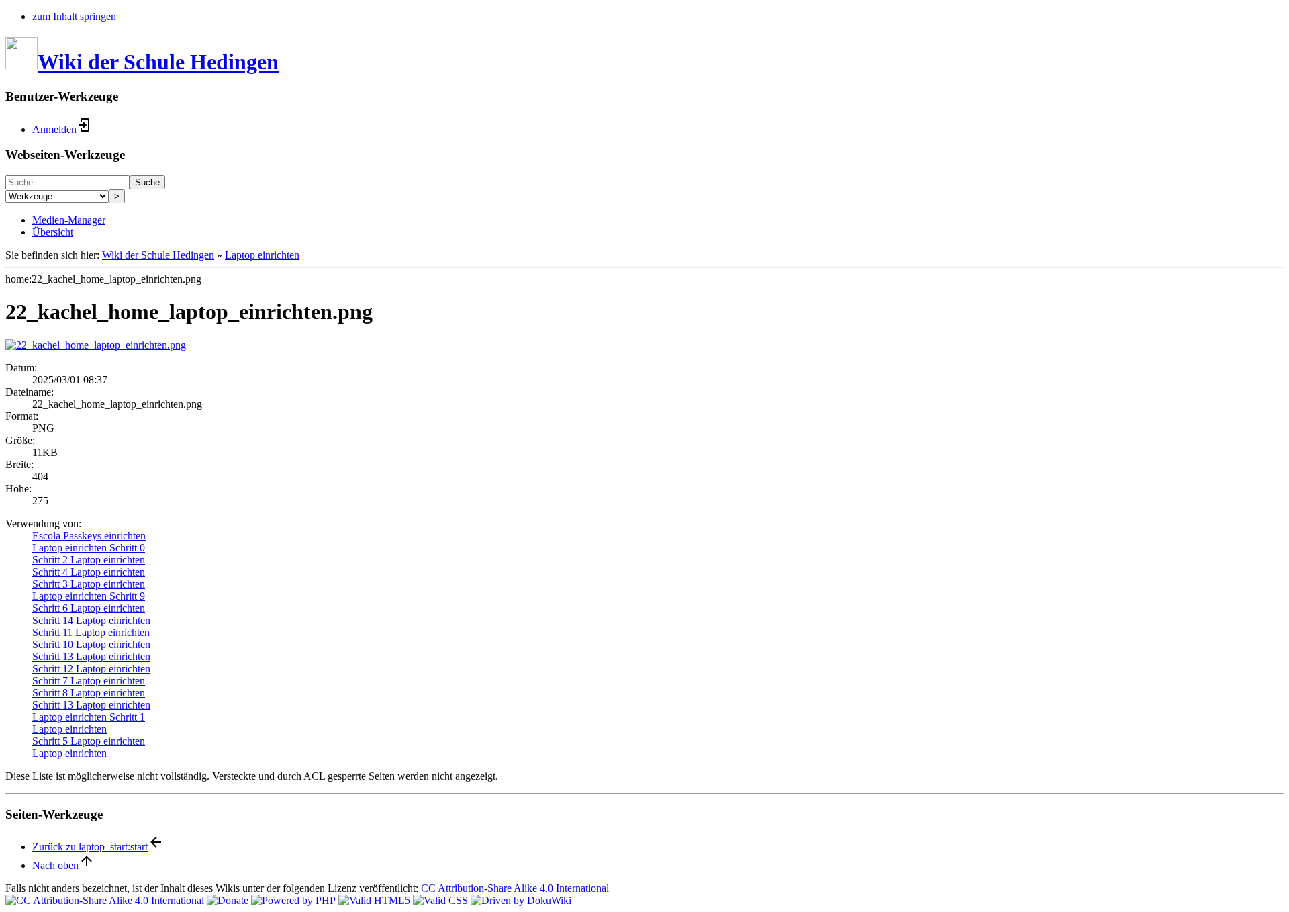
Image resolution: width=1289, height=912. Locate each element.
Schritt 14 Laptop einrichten (91, 620)
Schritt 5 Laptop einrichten (88, 741)
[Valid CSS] (440, 900)
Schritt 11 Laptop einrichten (91, 632)
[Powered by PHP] (293, 900)
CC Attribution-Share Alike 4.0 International (515, 888)
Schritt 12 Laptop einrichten (91, 668)
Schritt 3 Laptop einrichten (88, 584)
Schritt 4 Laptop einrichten (88, 572)
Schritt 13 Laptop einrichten (91, 656)
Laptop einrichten (262, 255)
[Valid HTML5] (374, 900)
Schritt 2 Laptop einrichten (88, 559)
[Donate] (227, 900)
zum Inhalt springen (74, 16)
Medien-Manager (68, 220)
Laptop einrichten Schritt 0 (88, 547)
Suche (147, 182)
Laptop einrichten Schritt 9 (88, 596)
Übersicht (52, 232)
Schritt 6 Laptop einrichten (88, 608)
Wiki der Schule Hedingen (158, 255)
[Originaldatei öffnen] (95, 345)
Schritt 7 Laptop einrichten (88, 680)
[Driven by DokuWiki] (521, 900)
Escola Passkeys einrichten (89, 535)
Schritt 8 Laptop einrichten (88, 692)
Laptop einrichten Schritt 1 (88, 717)
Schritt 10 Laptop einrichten (91, 644)
